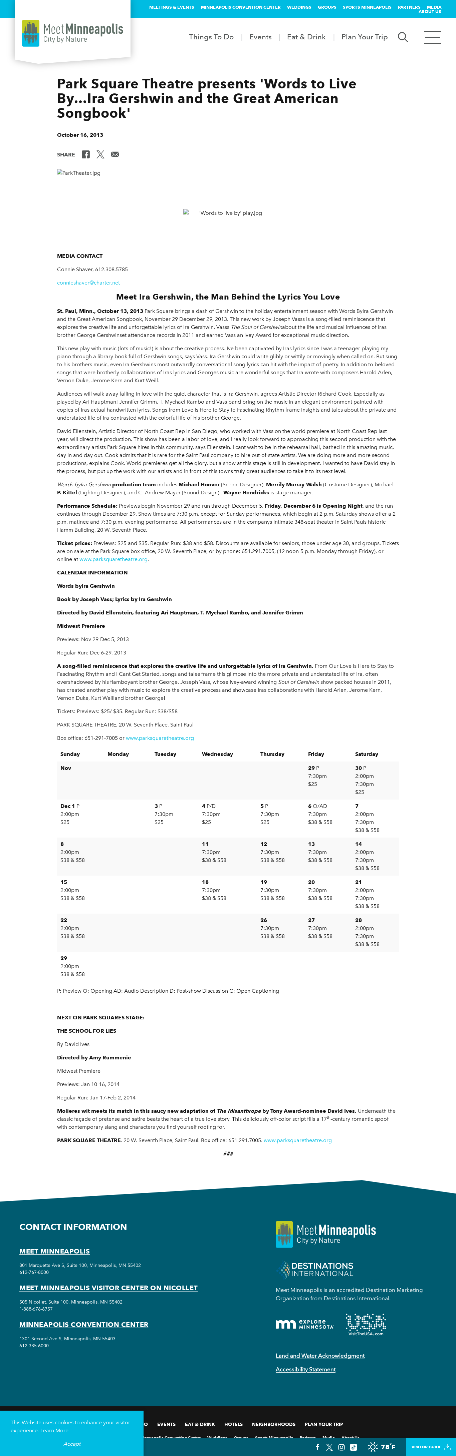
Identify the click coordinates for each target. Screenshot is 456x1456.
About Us (430, 11)
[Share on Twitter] (100, 154)
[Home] (72, 33)
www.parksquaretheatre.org (113, 559)
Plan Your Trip (364, 36)
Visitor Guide (426, 1446)
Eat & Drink (306, 36)
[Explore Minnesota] (305, 1324)
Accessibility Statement (305, 1369)
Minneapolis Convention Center (241, 7)
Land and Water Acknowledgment (320, 1355)
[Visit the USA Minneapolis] (366, 1325)
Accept (71, 1444)
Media (434, 7)
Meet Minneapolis (54, 1251)
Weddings (299, 7)
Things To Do (211, 36)
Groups (327, 7)
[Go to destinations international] (315, 1269)
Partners (409, 7)
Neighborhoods (273, 1424)
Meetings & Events (171, 7)
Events (260, 36)
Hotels (233, 1424)
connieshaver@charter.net (88, 283)
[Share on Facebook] (86, 154)
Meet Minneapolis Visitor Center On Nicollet (108, 1288)
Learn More (54, 1430)
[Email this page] (115, 154)
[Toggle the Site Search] (403, 36)
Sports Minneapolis (367, 7)
